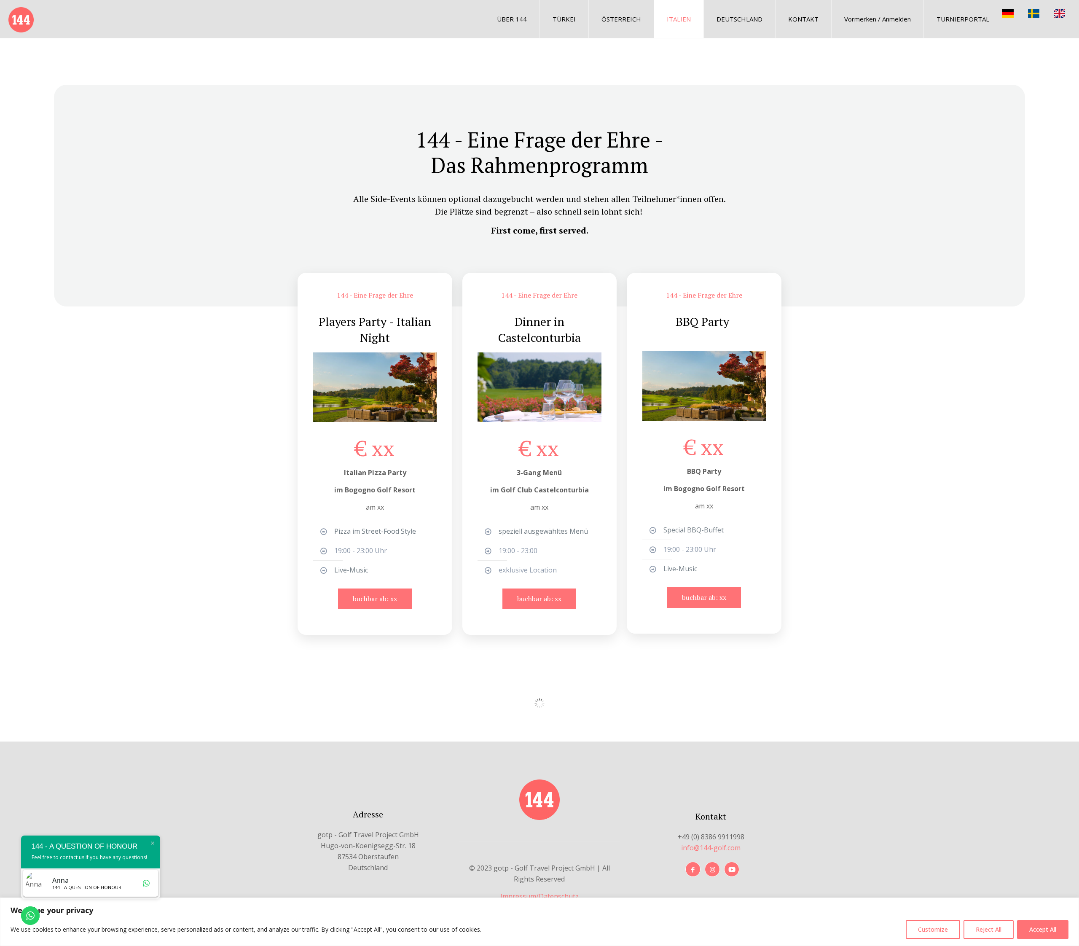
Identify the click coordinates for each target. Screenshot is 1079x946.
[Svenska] (1041, 12)
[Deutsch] (1015, 12)
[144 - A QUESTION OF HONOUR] (21, 19)
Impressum (518, 896)
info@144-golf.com (711, 847)
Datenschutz (559, 896)
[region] (539, 922)
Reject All (988, 929)
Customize (933, 929)
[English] (1066, 12)
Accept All (1042, 929)
